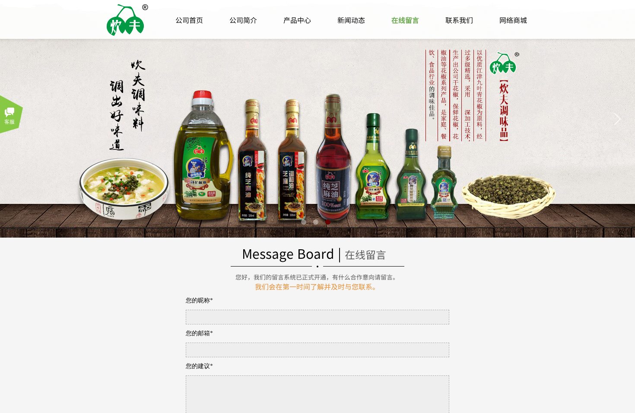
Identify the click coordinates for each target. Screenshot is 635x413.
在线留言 (405, 20)
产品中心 (297, 20)
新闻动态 (351, 20)
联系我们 (459, 20)
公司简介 (243, 20)
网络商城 (513, 20)
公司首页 (189, 20)
